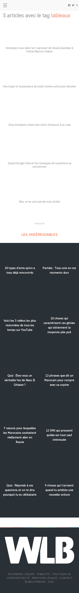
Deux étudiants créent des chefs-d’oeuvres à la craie (39, 124)
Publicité (43, 574)
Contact (66, 577)
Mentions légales (44, 577)
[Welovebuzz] (17, 5)
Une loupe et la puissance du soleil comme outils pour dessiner (39, 86)
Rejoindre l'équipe (21, 574)
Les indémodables (39, 234)
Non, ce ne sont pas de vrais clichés (39, 201)
